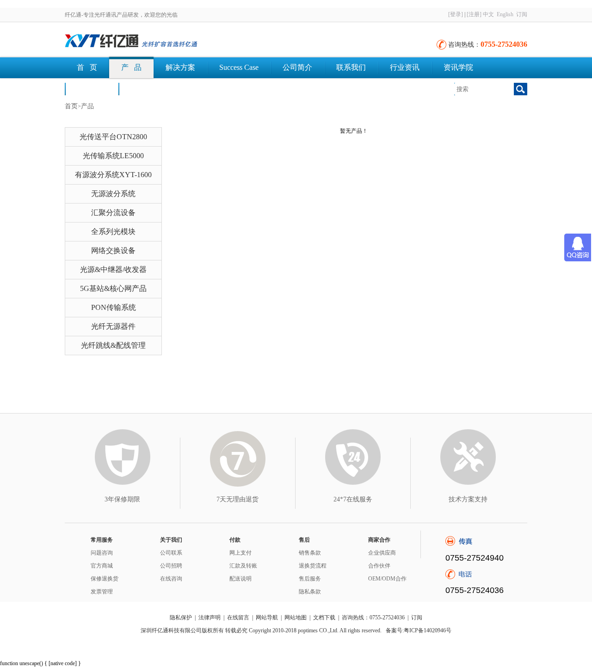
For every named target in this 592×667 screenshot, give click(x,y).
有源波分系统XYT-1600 (113, 175)
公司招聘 (171, 565)
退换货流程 (313, 565)
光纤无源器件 (113, 326)
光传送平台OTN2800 (113, 137)
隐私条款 (310, 591)
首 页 (87, 67)
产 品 (131, 67)
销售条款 (310, 553)
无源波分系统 (113, 194)
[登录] (455, 14)
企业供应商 (382, 553)
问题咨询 (102, 553)
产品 (87, 106)
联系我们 (351, 67)
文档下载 (145, 89)
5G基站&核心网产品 (113, 288)
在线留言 (238, 617)
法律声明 (209, 617)
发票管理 (102, 591)
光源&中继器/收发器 (113, 269)
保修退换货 (104, 578)
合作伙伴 (379, 565)
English (505, 14)
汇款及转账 (243, 565)
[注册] (474, 14)
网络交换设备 (113, 250)
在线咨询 (171, 578)
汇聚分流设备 (113, 212)
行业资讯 (404, 67)
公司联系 (171, 553)
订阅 (521, 14)
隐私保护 (181, 617)
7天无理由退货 (237, 499)
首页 (71, 106)
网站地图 (295, 617)
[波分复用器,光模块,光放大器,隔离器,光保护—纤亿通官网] (166, 41)
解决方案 (180, 67)
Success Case (239, 67)
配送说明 (240, 578)
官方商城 (102, 565)
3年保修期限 (122, 499)
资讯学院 (458, 67)
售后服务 (310, 578)
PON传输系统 (113, 307)
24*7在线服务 (352, 499)
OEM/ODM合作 (387, 578)
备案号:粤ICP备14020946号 (418, 630)
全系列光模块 (113, 231)
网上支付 (240, 553)
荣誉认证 (91, 89)
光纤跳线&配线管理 (113, 345)
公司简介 (297, 67)
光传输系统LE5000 (113, 156)
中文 (488, 14)
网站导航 (267, 617)
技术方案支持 (468, 499)
